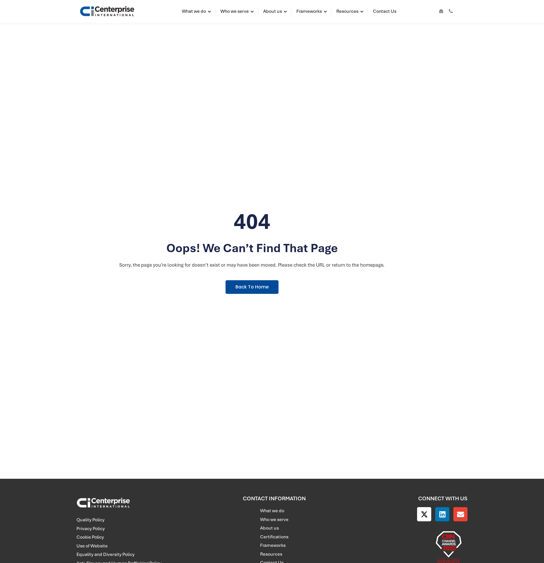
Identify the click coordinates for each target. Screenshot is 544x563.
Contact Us (384, 11)
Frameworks (309, 11)
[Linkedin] (442, 514)
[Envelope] (460, 514)
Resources (347, 11)
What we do (194, 11)
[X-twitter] (424, 514)
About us (272, 11)
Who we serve (234, 11)
